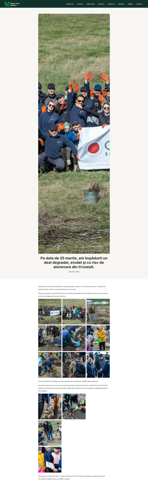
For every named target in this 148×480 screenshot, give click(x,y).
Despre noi (69, 4)
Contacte (139, 4)
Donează (101, 4)
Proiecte (80, 4)
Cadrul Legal (90, 4)
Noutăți (130, 4)
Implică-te (111, 4)
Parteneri (121, 4)
